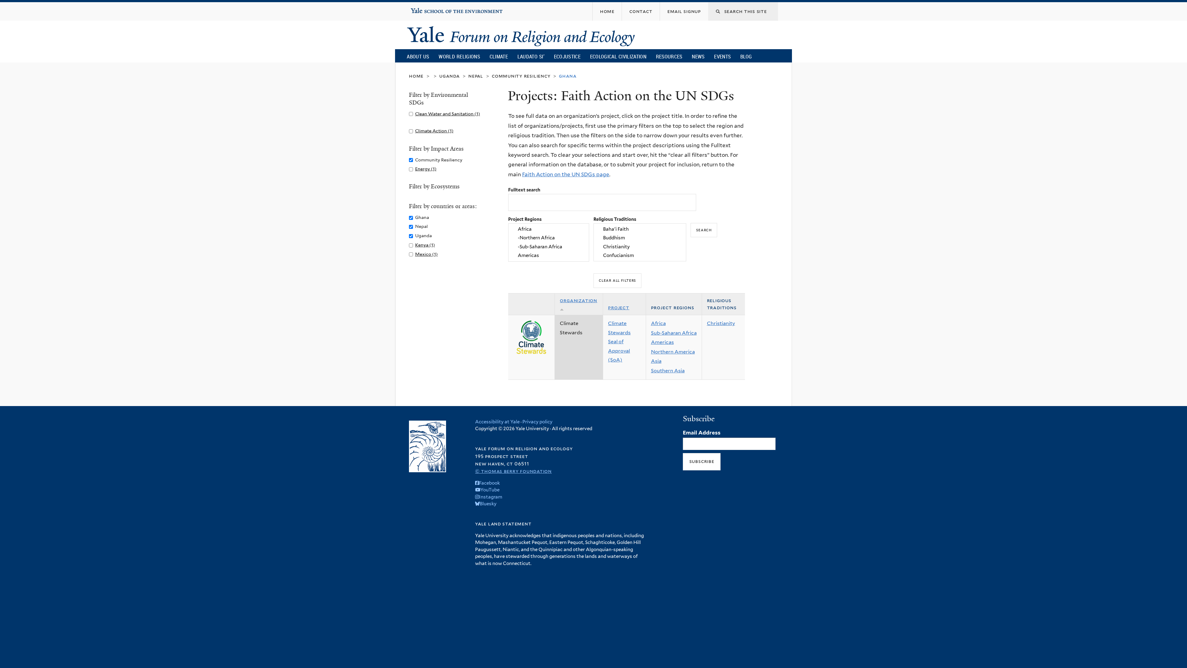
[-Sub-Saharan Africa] (548, 246)
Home (416, 76)
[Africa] (548, 229)
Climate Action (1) (434, 130)
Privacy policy (537, 422)
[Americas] (548, 255)
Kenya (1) (425, 244)
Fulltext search (524, 189)
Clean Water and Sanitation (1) (447, 113)
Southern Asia (668, 371)
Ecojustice (567, 56)
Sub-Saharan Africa (674, 333)
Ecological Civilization (618, 56)
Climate (499, 56)
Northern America (673, 352)
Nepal (475, 76)
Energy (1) (425, 168)
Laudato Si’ (530, 56)
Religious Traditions (615, 219)
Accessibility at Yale (497, 422)
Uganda (449, 76)
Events (722, 56)
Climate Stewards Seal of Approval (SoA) (619, 341)
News (698, 56)
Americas (662, 342)
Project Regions (525, 219)
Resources (669, 56)
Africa (658, 323)
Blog (746, 56)
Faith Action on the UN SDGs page (565, 174)
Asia (656, 361)
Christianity (721, 323)
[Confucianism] (639, 255)
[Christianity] (639, 246)
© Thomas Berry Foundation (513, 471)
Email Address (702, 433)
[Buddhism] (639, 238)
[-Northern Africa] (548, 238)
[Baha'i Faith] (639, 229)
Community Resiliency (521, 76)
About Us (418, 56)
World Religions (459, 56)
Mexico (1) (426, 254)
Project (618, 307)
